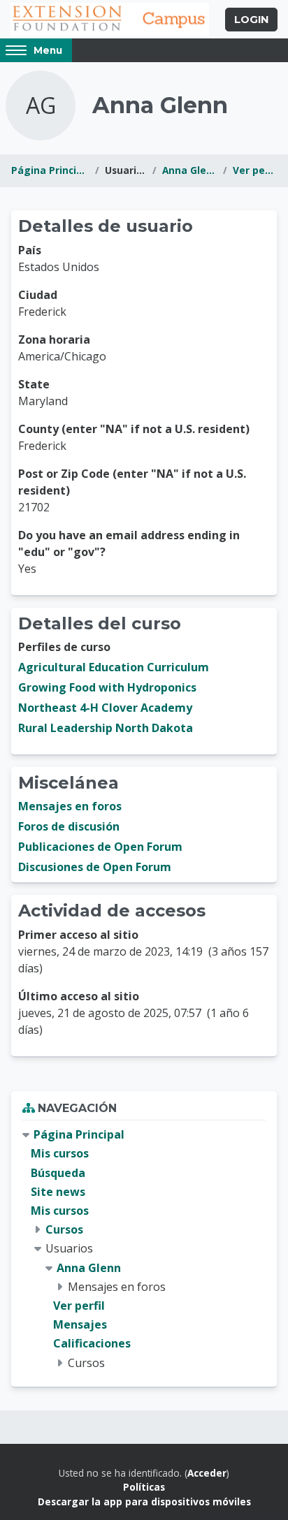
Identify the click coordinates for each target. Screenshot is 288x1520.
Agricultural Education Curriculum (113, 667)
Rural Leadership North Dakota (105, 728)
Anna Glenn (189, 170)
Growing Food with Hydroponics (107, 687)
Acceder (206, 1472)
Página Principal (50, 170)
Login (251, 19)
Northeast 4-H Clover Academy (105, 707)
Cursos (64, 1229)
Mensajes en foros (70, 806)
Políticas (144, 1486)
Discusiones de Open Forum (94, 867)
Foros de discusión (69, 826)
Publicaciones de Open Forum (100, 846)
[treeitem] (144, 1248)
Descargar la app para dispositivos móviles (144, 1501)
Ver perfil (255, 170)
